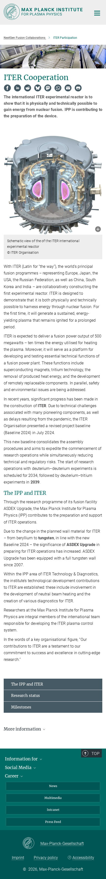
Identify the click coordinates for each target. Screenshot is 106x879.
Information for (22, 758)
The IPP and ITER (27, 684)
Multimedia (53, 798)
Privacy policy (46, 857)
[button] (98, 229)
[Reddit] (27, 88)
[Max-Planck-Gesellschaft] (31, 843)
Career (12, 776)
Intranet (53, 810)
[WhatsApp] (58, 88)
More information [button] (23, 729)
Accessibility (83, 857)
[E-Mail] (68, 88)
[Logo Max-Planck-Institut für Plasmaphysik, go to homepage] (44, 12)
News (53, 786)
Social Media (19, 767)
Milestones (21, 707)
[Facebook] (7, 88)
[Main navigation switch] (97, 13)
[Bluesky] (37, 88)
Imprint (18, 857)
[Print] (78, 88)
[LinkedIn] (17, 88)
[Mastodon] (48, 88)
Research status (25, 695)
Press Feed (53, 822)
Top (95, 753)
